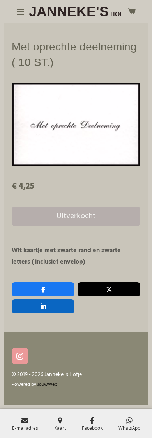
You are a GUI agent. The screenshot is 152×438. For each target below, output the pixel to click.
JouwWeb (47, 384)
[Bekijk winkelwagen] (131, 12)
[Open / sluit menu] (20, 12)
